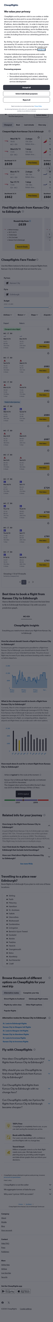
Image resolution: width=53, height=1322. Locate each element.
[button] (26, 87)
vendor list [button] (42, 49)
